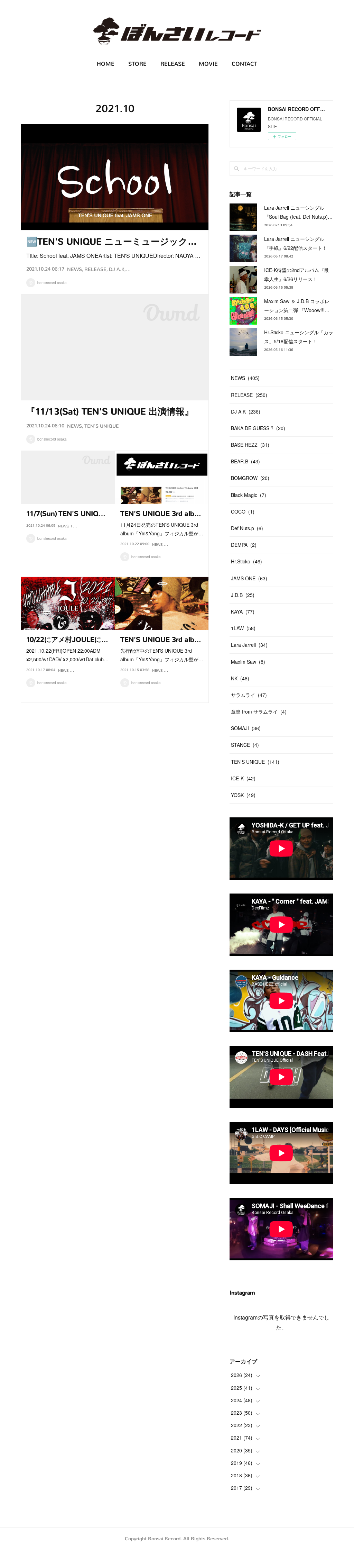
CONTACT (244, 63)
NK (240, 678)
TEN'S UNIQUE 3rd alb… (160, 513)
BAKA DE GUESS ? (258, 428)
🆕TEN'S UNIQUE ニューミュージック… (111, 242)
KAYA (242, 611)
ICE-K (243, 778)
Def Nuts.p (247, 528)
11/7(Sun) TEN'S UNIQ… (65, 513)
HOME (105, 63)
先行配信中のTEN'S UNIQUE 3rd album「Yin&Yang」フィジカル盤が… (161, 655)
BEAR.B (77, 670)
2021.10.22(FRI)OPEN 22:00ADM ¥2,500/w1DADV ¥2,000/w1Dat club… (67, 655)
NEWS (74, 269)
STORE (137, 63)
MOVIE (208, 63)
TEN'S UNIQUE (101, 426)
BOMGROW (250, 477)
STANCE (245, 744)
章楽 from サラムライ (259, 711)
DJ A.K (116, 269)
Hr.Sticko (246, 561)
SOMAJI (246, 728)
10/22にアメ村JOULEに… (67, 639)
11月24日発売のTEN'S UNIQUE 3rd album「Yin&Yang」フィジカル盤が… (161, 529)
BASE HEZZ (250, 444)
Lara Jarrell (249, 644)
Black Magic (248, 494)
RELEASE (172, 63)
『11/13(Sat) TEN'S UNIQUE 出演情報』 (110, 412)
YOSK (243, 794)
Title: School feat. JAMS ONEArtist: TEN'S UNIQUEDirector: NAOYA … (113, 256)
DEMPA (244, 544)
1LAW (243, 628)
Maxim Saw (248, 661)
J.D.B (242, 594)
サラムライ (249, 694)
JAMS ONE (249, 578)
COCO (242, 511)
